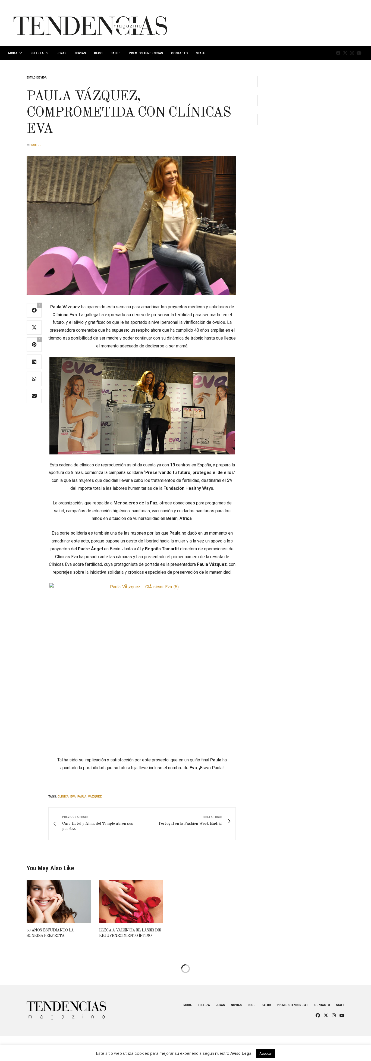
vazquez (95, 796)
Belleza (37, 53)
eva (73, 796)
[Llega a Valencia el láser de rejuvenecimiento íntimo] (131, 901)
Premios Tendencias (146, 53)
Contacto (179, 53)
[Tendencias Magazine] (90, 23)
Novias (80, 53)
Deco (98, 53)
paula (81, 796)
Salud (116, 53)
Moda (12, 53)
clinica (63, 796)
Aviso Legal (241, 1053)
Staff (200, 53)
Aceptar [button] (265, 1053)
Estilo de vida (37, 77)
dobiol (36, 145)
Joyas (61, 53)
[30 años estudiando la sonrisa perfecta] (59, 901)
